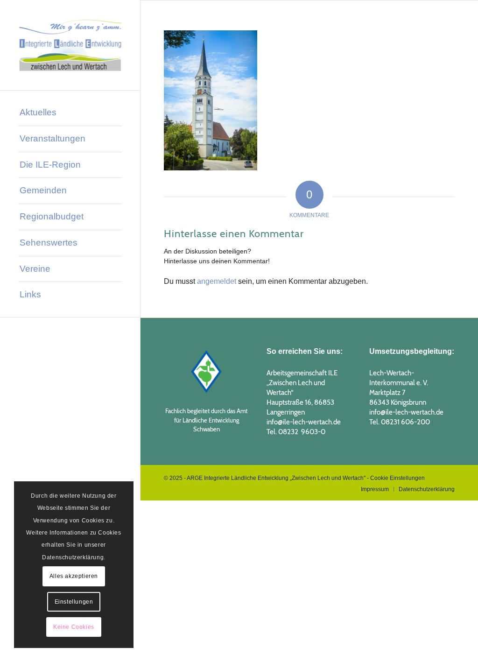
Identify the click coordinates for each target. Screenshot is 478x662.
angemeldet (216, 281)
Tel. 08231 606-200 (399, 422)
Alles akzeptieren (73, 576)
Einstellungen (74, 602)
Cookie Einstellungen (397, 478)
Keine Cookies (73, 627)
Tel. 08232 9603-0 (296, 432)
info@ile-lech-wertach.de (304, 422)
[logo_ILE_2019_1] (70, 45)
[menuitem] (70, 113)
